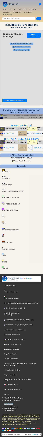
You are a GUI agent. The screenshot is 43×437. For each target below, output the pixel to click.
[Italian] (22, 428)
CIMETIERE (28, 12)
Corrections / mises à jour (22, 161)
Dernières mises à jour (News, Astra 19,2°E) (19, 325)
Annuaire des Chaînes (11, 359)
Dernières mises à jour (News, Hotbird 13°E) (19, 320)
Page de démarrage (25, 278)
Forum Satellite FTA (10, 410)
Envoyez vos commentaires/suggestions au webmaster (21, 303)
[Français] (5, 428)
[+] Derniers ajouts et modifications (21, 43)
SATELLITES (22, 9)
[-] (14, 9)
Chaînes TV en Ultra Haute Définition (19, 380)
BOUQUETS (6, 12)
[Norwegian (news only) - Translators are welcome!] (15, 428)
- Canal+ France (21, 363)
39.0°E (34, 139)
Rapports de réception (11, 354)
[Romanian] (8, 430)
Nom (5, 118)
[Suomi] (34, 428)
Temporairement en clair (21, 50)
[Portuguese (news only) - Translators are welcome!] (17, 428)
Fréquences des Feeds (11, 407)
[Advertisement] (21, 74)
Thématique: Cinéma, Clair (12, 400)
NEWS (5, 9)
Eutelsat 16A (17, 125)
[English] (3, 428)
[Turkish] (39, 428)
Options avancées (34, 35)
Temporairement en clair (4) (16, 339)
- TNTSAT (30, 363)
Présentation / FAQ (9, 285)
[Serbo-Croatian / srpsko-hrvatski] (5, 430)
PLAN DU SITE (7, 15)
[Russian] (3, 430)
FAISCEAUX (17, 12)
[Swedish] (12, 428)
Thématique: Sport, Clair (11, 397)
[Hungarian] (10, 430)
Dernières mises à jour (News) (15, 308)
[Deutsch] (10, 428)
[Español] (20, 428)
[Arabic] (37, 428)
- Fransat (11, 365)
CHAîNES (32, 9)
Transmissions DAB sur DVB (12, 389)
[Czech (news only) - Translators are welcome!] (27, 428)
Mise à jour (38, 118)
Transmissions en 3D (12, 384)
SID (29, 118)
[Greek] (32, 428)
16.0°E (28, 125)
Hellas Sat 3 (10, 139)
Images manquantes (10, 375)
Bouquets (7, 363)
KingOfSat (35, 434)
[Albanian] (12, 430)
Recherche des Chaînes (13, 344)
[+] (10, 9)
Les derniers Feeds (10, 408)
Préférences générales (11, 292)
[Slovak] (29, 428)
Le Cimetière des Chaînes (12, 370)
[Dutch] (8, 428)
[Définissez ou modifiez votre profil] (40, 4)
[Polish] (25, 428)
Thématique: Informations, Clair (13, 399)
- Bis (34, 363)
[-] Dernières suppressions (21, 47)
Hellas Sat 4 (24, 139)
